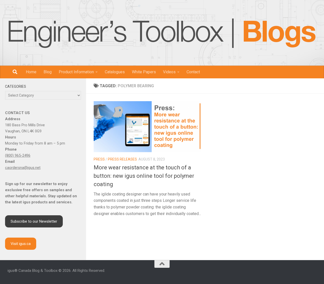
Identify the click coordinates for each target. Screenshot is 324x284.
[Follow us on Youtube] (296, 273)
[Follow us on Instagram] (284, 273)
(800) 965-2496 (17, 155)
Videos (169, 71)
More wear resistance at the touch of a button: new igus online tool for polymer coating (144, 175)
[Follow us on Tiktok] (308, 273)
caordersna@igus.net (22, 167)
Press (99, 159)
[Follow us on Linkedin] (290, 273)
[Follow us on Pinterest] (314, 273)
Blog (48, 71)
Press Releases (122, 159)
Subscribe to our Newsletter (34, 221)
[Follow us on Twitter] (302, 273)
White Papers (144, 71)
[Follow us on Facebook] (278, 273)
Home (31, 71)
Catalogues (115, 71)
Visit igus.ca (21, 243)
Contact (193, 71)
